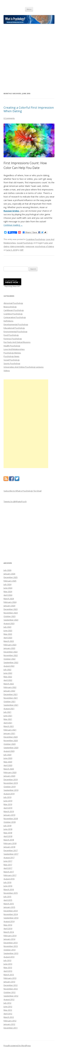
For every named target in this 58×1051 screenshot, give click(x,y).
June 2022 (8, 673)
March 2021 (9, 726)
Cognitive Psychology (35, 239)
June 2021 (8, 715)
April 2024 (8, 595)
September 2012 (11, 996)
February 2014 (10, 935)
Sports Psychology (12, 363)
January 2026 (9, 573)
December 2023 (11, 609)
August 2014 (9, 921)
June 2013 (8, 964)
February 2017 (10, 875)
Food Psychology (11, 335)
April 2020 (8, 765)
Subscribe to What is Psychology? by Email (22, 491)
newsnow (29, 246)
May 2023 (8, 634)
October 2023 (9, 616)
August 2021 (9, 708)
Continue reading (13, 225)
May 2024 (8, 591)
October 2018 (9, 822)
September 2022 (11, 662)
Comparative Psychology (15, 317)
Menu (29, 9)
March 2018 (9, 839)
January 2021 (9, 733)
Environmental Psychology (15, 331)
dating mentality (17, 246)
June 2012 (8, 1006)
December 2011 (11, 1027)
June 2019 (8, 800)
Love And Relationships (14, 349)
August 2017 (9, 857)
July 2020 (7, 754)
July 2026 (7, 570)
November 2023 (11, 612)
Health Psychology (12, 345)
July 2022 (7, 669)
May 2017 (8, 864)
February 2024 (10, 602)
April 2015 (8, 900)
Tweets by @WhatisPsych (15, 501)
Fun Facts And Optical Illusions (17, 342)
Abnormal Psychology (13, 303)
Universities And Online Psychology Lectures (24, 367)
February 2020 (10, 772)
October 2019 (9, 786)
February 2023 (10, 644)
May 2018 (8, 832)
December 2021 (11, 694)
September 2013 (11, 953)
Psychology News (11, 356)
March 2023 (9, 641)
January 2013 (9, 981)
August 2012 (9, 999)
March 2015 (9, 903)
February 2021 (10, 730)
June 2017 (8, 861)
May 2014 (8, 925)
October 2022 (9, 659)
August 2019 (9, 793)
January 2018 (9, 847)
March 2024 (9, 598)
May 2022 (8, 676)
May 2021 (8, 719)
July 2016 (7, 882)
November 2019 (11, 783)
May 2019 (8, 804)
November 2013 (11, 946)
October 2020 (9, 744)
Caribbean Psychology (14, 310)
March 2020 (9, 769)
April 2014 (8, 928)
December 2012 (11, 985)
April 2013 (8, 971)
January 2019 (9, 815)
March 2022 (9, 683)
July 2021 (7, 712)
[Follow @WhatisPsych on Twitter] (17, 480)
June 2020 (8, 758)
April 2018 (8, 836)
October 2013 (9, 949)
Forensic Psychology (13, 338)
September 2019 (11, 790)
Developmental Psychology (16, 324)
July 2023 (7, 627)
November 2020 (11, 740)
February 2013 (10, 978)
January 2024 (9, 605)
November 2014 (11, 914)
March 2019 (9, 811)
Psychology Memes (12, 352)
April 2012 (8, 1013)
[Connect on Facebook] (11, 480)
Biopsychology (10, 306)
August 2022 (9, 666)
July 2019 (7, 797)
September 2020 (11, 747)
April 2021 (8, 722)
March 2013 (9, 974)
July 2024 (7, 584)
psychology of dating (44, 246)
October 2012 (9, 992)
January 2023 (9, 648)
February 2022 (10, 687)
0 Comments (9, 118)
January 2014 (9, 939)
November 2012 (11, 988)
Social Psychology (25, 243)
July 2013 (7, 960)
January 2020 (9, 776)
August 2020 (9, 751)
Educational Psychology (14, 328)
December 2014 (11, 910)
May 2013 (8, 967)
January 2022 (9, 690)
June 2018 (8, 829)
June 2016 (8, 886)
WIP (21, 250)
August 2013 (9, 957)
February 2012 (10, 1020)
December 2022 (11, 651)
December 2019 (11, 779)
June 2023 (8, 630)
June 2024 (8, 588)
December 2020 (11, 737)
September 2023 (11, 620)
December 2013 (11, 942)
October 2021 (9, 701)
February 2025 (10, 581)
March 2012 (9, 1017)
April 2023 (8, 637)
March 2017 (9, 871)
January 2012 (9, 1024)
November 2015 (11, 893)
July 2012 (7, 1003)
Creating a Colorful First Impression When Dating (29, 109)
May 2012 (8, 1010)
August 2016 (9, 878)
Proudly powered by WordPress (17, 1045)
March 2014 (9, 932)
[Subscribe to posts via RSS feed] (6, 480)
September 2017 (11, 854)
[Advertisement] (29, 58)
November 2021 (11, 698)
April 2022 (8, 680)
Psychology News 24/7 (12, 286)
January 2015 (9, 907)
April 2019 (8, 808)
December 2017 (11, 850)
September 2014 (11, 918)
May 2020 (8, 761)
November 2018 (11, 818)
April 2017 (8, 868)
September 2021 (11, 705)
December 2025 (11, 577)
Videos (7, 370)
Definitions (8, 321)
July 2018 (7, 825)
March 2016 (9, 889)
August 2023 (9, 623)
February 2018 (10, 843)
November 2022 (11, 655)
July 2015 (7, 896)
